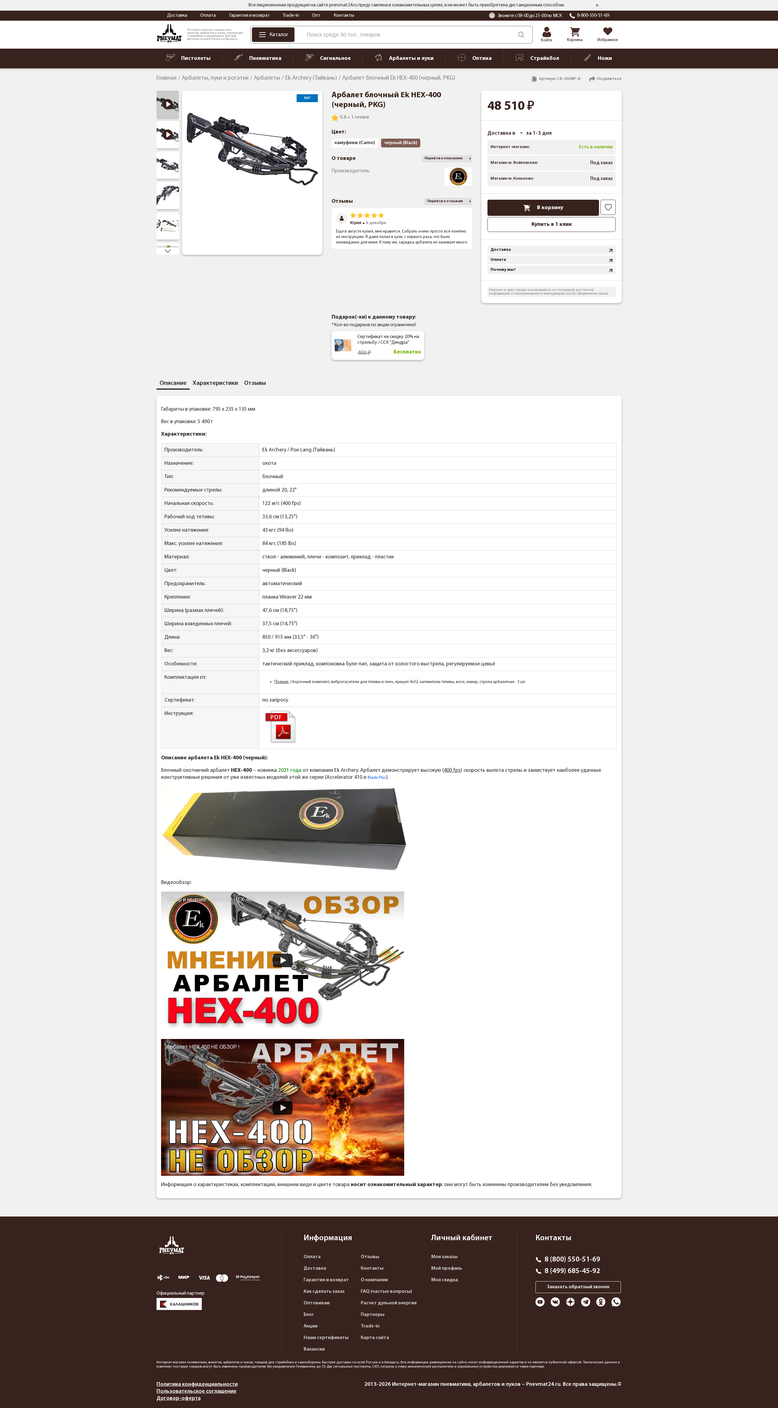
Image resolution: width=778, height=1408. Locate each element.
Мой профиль (446, 1268)
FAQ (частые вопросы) (386, 1291)
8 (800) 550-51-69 (572, 1259)
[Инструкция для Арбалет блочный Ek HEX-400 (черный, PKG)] (280, 742)
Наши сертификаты (326, 1337)
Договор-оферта (179, 1398)
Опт (316, 15)
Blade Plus (377, 777)
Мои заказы (444, 1256)
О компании (374, 1280)
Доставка (177, 15)
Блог (309, 1314)
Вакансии (314, 1349)
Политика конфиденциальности (197, 1384)
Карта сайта (375, 1337)
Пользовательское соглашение (196, 1391)
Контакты (344, 15)
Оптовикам (317, 1303)
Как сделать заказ (324, 1291)
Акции (311, 1326)
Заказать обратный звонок (578, 1287)
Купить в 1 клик (552, 224)
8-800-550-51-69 (593, 15)
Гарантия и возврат (249, 15)
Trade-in (291, 15)
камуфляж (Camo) (355, 142)
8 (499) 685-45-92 (572, 1271)
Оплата (208, 15)
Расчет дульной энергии (389, 1303)
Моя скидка (444, 1280)
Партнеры (372, 1314)
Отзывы (370, 1256)
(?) (202, 677)
